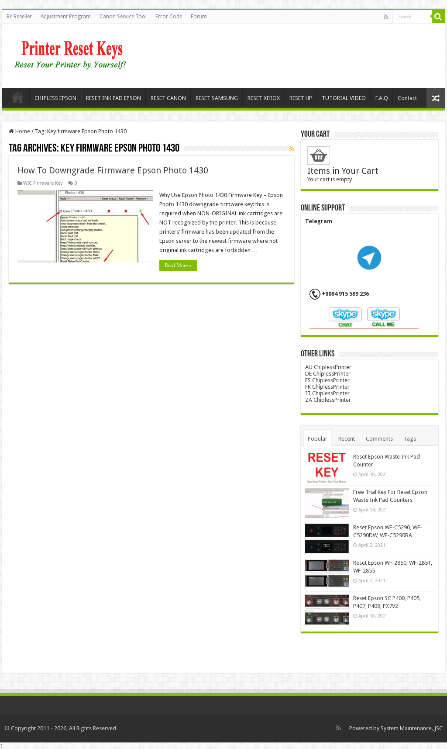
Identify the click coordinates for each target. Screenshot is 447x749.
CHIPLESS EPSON (55, 98)
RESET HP (300, 98)
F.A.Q (381, 98)
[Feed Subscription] (291, 148)
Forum (199, 17)
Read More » (178, 265)
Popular (317, 438)
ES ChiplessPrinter (327, 380)
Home (18, 97)
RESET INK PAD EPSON (113, 98)
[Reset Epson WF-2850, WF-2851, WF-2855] (327, 574)
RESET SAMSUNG (217, 98)
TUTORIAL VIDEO (344, 98)
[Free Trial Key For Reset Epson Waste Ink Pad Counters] (327, 503)
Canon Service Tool (123, 17)
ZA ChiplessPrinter (328, 400)
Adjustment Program (66, 17)
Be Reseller (19, 17)
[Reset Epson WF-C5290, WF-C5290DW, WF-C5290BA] (327, 538)
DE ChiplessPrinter (328, 373)
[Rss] (386, 17)
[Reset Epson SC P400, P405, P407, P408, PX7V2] (327, 609)
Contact (407, 98)
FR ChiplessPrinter (327, 386)
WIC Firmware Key (42, 183)
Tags (410, 438)
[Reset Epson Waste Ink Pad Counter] (327, 468)
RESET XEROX (264, 98)
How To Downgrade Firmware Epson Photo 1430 (112, 170)
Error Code (168, 17)
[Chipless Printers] (72, 54)
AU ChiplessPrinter (328, 367)
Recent (346, 438)
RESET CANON (168, 98)
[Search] (438, 16)
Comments (379, 438)
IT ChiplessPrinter (327, 393)
